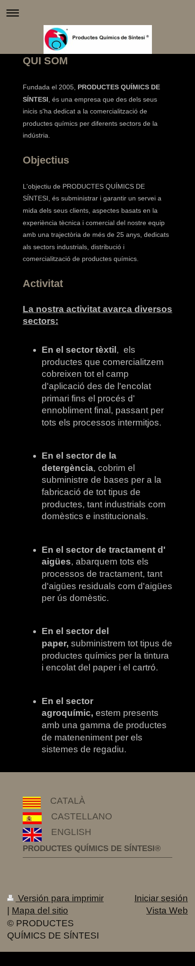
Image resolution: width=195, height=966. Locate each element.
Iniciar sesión (161, 898)
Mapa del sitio (40, 910)
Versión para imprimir (60, 898)
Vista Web (167, 910)
